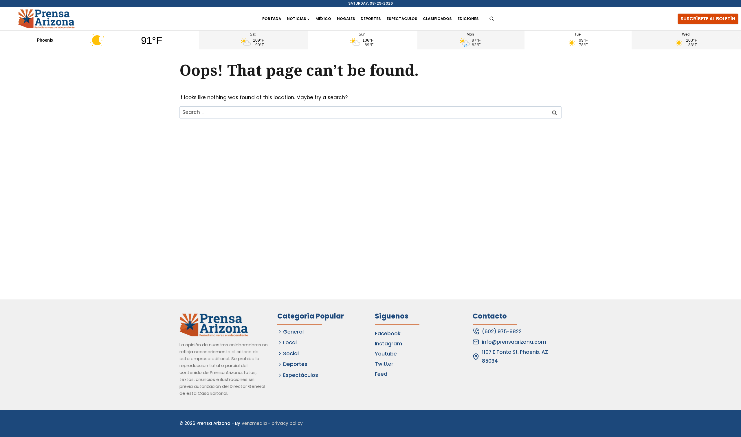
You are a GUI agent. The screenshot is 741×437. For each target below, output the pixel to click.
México (323, 18)
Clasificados (437, 18)
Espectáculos (402, 18)
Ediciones (468, 18)
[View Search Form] (491, 19)
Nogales (346, 18)
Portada (271, 18)
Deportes (371, 18)
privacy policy (287, 423)
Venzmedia (254, 423)
